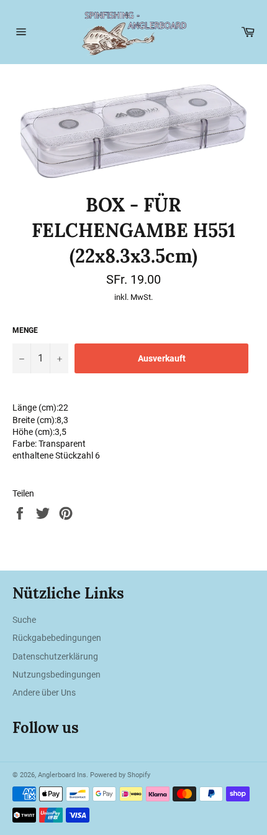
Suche (24, 620)
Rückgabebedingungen (56, 638)
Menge (25, 330)
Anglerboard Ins (62, 775)
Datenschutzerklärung (55, 656)
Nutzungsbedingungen (56, 674)
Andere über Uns (44, 692)
